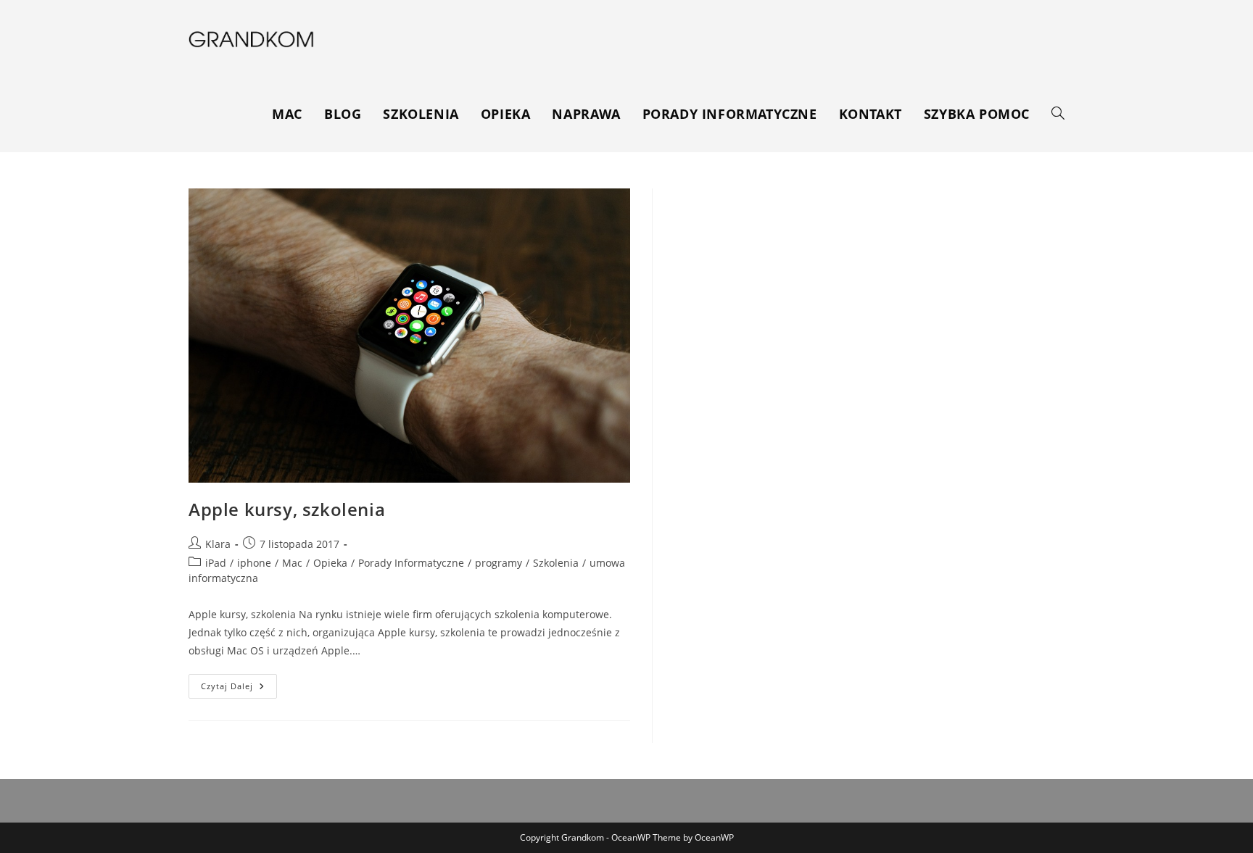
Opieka (330, 563)
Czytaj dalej (239, 689)
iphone (254, 563)
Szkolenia (556, 563)
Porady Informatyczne (411, 563)
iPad (215, 563)
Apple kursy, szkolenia (287, 509)
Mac (292, 563)
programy (498, 563)
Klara (218, 544)
